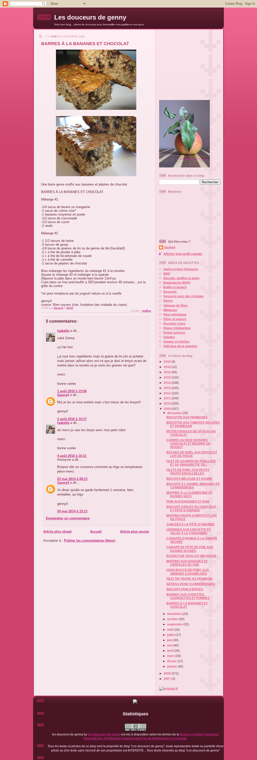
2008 (167, 673)
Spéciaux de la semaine (180, 346)
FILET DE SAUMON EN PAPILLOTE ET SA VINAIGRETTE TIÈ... (191, 462)
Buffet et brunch (174, 287)
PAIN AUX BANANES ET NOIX (187, 501)
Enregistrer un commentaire (68, 518)
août (170, 629)
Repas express (174, 332)
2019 (167, 361)
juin (170, 640)
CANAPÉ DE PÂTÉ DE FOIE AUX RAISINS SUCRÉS (189, 548)
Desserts (170, 291)
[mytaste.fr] (168, 688)
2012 (167, 393)
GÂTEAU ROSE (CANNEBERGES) (190, 584)
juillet (171, 634)
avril (170, 650)
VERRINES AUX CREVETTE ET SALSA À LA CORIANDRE (188, 531)
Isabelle (63, 331)
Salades (169, 337)
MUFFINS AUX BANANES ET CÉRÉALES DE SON (187, 562)
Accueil (96, 531)
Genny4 (63, 395)
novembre (174, 613)
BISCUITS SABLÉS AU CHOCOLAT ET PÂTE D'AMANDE (191, 508)
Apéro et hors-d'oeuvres (180, 269)
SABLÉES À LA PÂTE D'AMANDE (190, 524)
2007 (167, 678)
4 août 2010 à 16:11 (71, 456)
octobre (173, 619)
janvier (172, 666)
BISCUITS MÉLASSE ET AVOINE (189, 478)
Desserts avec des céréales (183, 296)
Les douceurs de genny (90, 17)
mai (170, 645)
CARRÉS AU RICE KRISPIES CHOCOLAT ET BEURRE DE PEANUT (188, 443)
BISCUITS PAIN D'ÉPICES (184, 589)
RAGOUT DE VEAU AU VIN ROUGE (191, 555)
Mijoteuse (170, 310)
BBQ (166, 273)
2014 (167, 382)
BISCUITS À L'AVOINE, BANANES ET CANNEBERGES (192, 485)
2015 (167, 377)
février (172, 661)
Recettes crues (174, 323)
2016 (167, 372)
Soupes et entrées (176, 341)
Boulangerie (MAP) (176, 282)
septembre (175, 624)
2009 (167, 408)
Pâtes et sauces (174, 319)
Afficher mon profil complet (182, 253)
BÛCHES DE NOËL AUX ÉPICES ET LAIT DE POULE (191, 454)
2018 (167, 366)
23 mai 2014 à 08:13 (72, 479)
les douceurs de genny (104, 734)
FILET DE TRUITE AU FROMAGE (189, 578)
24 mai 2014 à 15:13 (72, 511)
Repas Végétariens (177, 328)
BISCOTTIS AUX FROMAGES (187, 417)
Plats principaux (174, 314)
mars (171, 655)
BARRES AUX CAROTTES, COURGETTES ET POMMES (188, 596)
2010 (167, 403)
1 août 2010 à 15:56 (72, 391)
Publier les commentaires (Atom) (89, 540)
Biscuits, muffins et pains (181, 278)
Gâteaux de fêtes (175, 305)
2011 (167, 398)
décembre (174, 413)
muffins (146, 310)
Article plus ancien (134, 531)
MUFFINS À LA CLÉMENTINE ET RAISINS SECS (189, 494)
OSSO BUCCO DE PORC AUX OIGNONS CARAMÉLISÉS (187, 571)
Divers (168, 300)
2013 (167, 388)
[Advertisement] (190, 62)
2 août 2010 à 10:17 (72, 419)
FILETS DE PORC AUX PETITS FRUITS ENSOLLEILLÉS (187, 471)
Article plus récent (57, 531)
